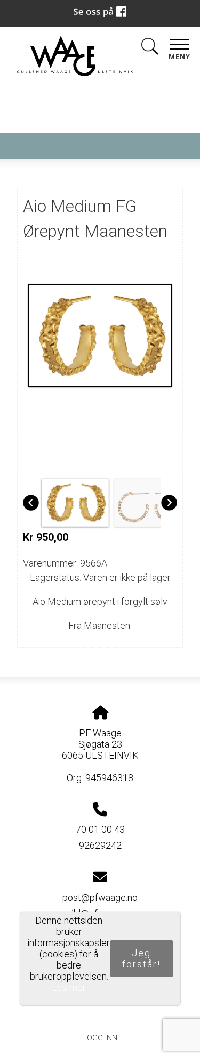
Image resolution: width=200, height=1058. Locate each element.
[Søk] (150, 48)
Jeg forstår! (141, 958)
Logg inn (100, 1038)
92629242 (100, 845)
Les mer (69, 987)
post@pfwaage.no (100, 897)
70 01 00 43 (100, 829)
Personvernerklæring (100, 1013)
